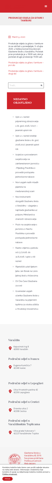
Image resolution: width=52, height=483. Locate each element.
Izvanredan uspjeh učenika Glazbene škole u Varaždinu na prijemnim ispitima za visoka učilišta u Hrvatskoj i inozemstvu (27, 300)
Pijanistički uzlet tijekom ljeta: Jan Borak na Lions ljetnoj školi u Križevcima (26, 271)
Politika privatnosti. (9, 474)
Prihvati (7, 479)
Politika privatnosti (32, 461)
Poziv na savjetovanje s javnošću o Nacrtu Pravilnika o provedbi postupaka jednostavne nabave (26, 233)
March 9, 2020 (18, 37)
